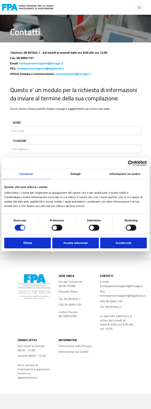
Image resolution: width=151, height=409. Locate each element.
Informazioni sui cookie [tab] (125, 173)
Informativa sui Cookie (73, 351)
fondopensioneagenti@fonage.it (41, 63)
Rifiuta (27, 242)
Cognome (20, 141)
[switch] (57, 228)
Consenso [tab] (26, 173)
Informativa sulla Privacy (75, 346)
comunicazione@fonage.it (73, 74)
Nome (17, 122)
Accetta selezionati (75, 242)
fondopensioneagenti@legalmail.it (40, 68)
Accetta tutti (123, 242)
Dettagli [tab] (76, 173)
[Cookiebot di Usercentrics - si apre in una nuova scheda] (131, 163)
